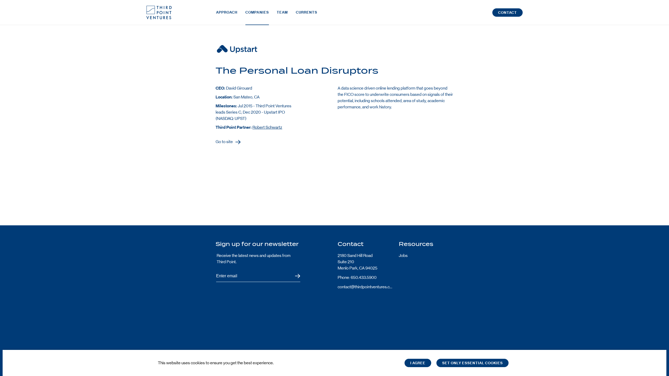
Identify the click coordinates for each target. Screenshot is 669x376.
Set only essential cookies (472, 363)
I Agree (417, 363)
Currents (307, 12)
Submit (294, 276)
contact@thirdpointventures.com (365, 286)
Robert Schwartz (267, 127)
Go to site (224, 142)
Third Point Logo (159, 12)
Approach (227, 12)
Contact (507, 12)
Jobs (403, 255)
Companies (257, 12)
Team (282, 12)
